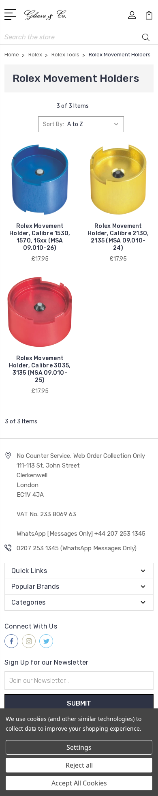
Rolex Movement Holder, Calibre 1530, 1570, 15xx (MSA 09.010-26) (39, 237)
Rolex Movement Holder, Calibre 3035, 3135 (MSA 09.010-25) (39, 369)
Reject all (79, 765)
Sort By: (53, 124)
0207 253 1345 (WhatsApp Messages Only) (77, 548)
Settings (79, 747)
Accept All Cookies (79, 783)
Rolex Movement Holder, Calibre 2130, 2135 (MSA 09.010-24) (118, 237)
